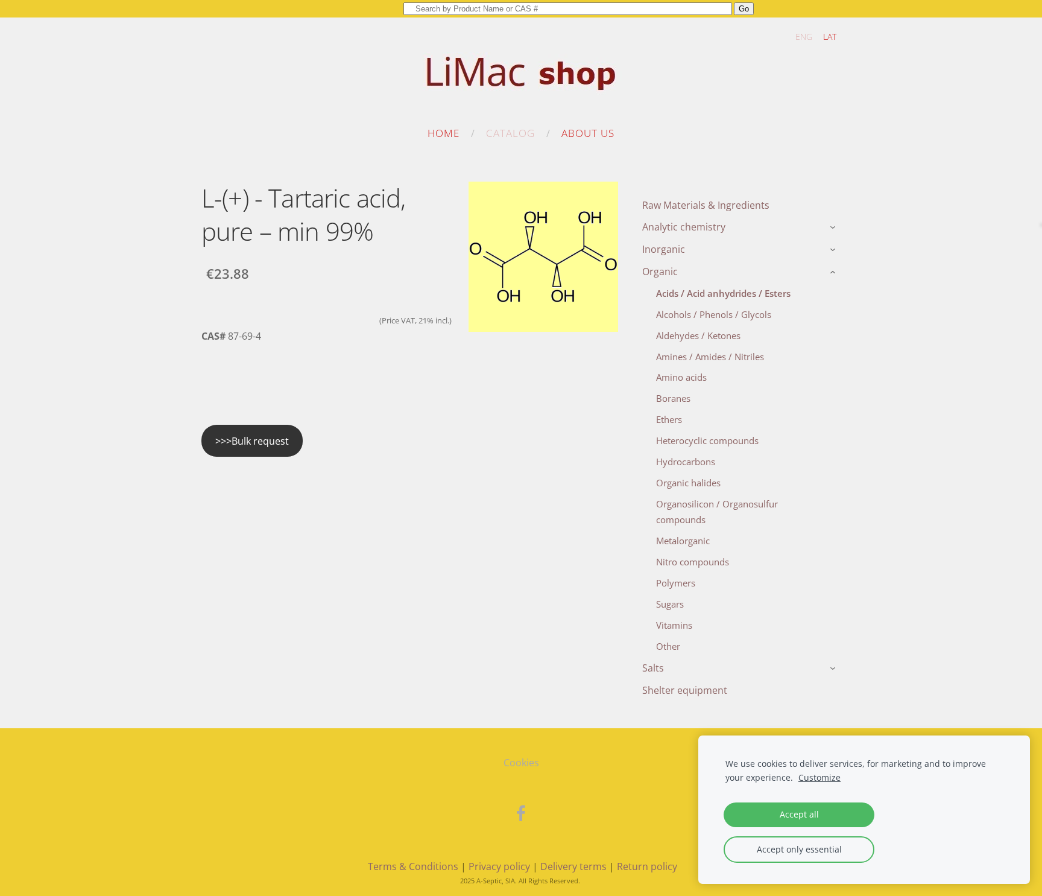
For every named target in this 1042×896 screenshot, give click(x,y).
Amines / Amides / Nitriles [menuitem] (710, 357)
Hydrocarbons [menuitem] (685, 462)
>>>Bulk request (252, 441)
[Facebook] (521, 813)
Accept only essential (799, 849)
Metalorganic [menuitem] (683, 541)
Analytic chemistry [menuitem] (683, 227)
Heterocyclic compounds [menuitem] (707, 440)
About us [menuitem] (587, 133)
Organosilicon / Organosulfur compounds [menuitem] (717, 512)
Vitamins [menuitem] (674, 625)
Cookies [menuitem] (521, 762)
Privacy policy (499, 866)
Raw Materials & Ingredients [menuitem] (705, 205)
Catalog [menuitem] (510, 133)
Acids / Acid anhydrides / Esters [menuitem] (723, 293)
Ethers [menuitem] (669, 419)
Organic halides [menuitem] (688, 483)
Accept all (799, 814)
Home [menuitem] (443, 133)
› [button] (834, 228)
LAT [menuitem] (829, 36)
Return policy (647, 866)
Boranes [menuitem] (673, 398)
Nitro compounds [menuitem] (692, 562)
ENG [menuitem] (803, 36)
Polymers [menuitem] (675, 583)
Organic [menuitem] (660, 271)
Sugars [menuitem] (670, 604)
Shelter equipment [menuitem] (684, 690)
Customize (819, 777)
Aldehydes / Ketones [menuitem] (698, 335)
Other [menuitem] (668, 646)
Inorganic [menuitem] (663, 249)
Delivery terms (573, 866)
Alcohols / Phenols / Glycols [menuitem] (713, 314)
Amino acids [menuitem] (681, 377)
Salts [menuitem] (653, 668)
